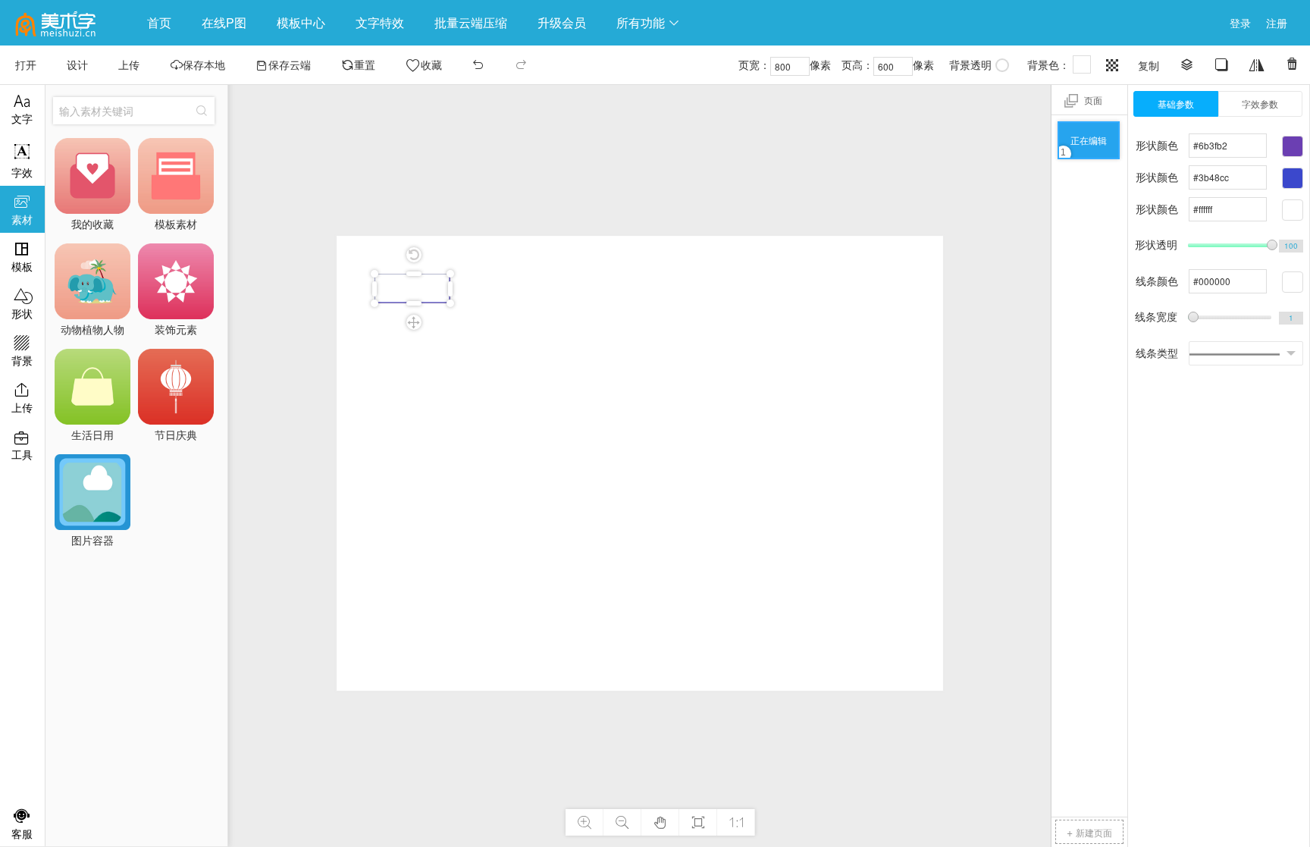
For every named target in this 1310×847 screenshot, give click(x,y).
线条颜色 (1157, 280)
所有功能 (648, 22)
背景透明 (970, 64)
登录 (1240, 22)
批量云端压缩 (470, 22)
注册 (1276, 22)
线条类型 (1157, 352)
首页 (159, 22)
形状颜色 (1157, 144)
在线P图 (224, 22)
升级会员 (561, 22)
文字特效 (380, 22)
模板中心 (301, 22)
